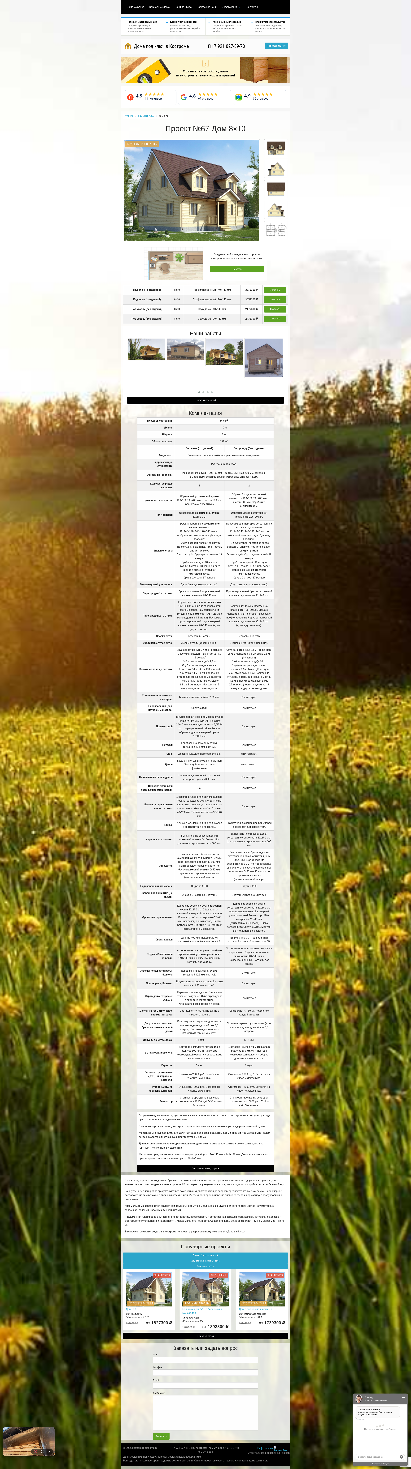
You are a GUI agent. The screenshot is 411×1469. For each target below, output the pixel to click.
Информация (229, 7)
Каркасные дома (159, 7)
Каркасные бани (207, 7)
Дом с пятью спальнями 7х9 (256, 1309)
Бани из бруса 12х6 (205, 1266)
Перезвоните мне (276, 45)
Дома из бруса (135, 7)
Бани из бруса (183, 7)
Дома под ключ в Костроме (161, 46)
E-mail (156, 1380)
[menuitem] (135, 7)
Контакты (252, 7)
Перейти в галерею (205, 400)
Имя (155, 1354)
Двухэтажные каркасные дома (206, 1261)
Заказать (275, 289)
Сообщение (159, 1393)
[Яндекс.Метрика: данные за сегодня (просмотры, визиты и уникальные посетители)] (281, 1448)
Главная (129, 116)
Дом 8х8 (131, 1309)
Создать (237, 269)
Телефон (157, 1367)
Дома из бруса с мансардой (205, 1255)
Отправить (161, 1436)
